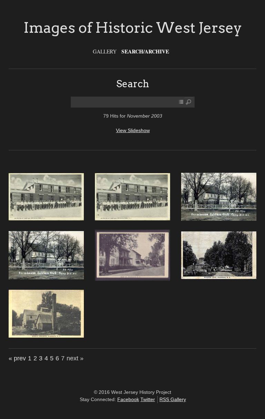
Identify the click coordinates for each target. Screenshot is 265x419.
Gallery (105, 51)
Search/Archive (145, 51)
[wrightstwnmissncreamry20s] (46, 336)
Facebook (128, 399)
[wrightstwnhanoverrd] (218, 277)
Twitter (147, 399)
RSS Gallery (172, 399)
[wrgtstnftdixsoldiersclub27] (218, 219)
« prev (17, 358)
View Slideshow (133, 130)
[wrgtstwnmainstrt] (132, 279)
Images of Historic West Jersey (132, 27)
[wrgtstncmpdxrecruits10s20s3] (46, 218)
